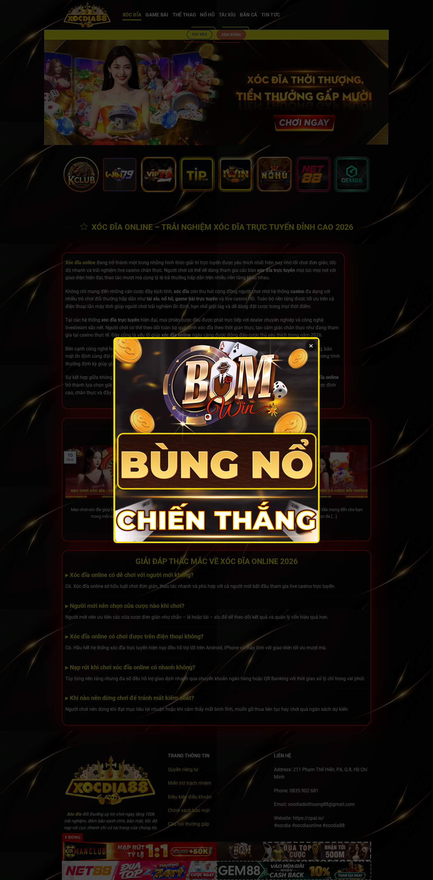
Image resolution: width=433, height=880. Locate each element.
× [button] (311, 345)
